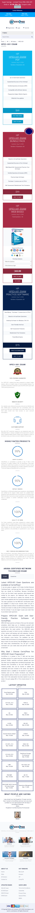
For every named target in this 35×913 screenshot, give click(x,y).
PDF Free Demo (17, 115)
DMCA (20, 898)
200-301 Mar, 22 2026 (25, 724)
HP (7, 41)
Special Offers (22, 895)
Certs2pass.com (29, 909)
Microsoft (21, 871)
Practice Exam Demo (17, 350)
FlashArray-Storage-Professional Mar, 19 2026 (25, 755)
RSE (31, 13)
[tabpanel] (17, 816)
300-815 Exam (5, 893)
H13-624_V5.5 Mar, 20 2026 (9, 755)
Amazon (21, 874)
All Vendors (4, 877)
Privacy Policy (22, 893)
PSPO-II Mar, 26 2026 (25, 703)
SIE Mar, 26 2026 (9, 714)
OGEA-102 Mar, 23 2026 (25, 745)
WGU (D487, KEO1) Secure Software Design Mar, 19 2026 (9, 786)
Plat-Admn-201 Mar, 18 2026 (26, 765)
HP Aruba (13, 41)
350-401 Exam (5, 888)
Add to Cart (17, 276)
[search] (32, 37)
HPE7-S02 (14, 13)
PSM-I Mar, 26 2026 (25, 714)
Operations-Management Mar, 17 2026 (25, 786)
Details (5, 576)
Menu (5, 33)
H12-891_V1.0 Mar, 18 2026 (9, 745)
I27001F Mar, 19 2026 (25, 734)
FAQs (2, 874)
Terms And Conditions (24, 888)
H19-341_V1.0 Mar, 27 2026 (9, 703)
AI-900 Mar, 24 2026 (9, 724)
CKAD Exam (4, 895)
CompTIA (21, 879)
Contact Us (4, 879)
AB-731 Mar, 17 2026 (25, 775)
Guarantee (13, 576)
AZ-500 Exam (4, 890)
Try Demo (17, 281)
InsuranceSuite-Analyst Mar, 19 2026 (9, 734)
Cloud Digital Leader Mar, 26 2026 (9, 693)
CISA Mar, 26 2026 (25, 693)
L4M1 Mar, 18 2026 (9, 765)
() (27, 28)
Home (2, 41)
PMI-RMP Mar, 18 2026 (9, 775)
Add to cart (17, 121)
